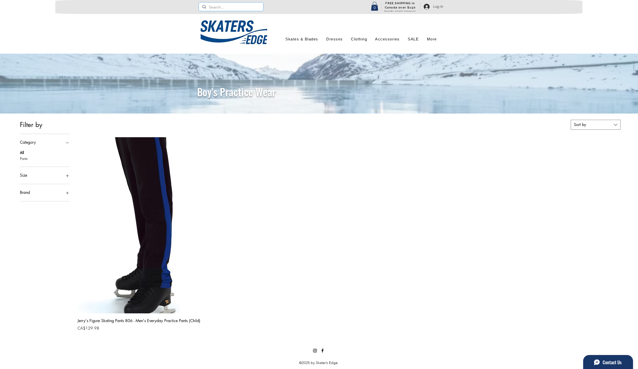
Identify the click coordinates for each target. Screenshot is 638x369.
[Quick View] (144, 225)
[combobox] (596, 125)
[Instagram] (315, 350)
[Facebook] (322, 350)
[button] (374, 6)
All (22, 152)
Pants (24, 158)
